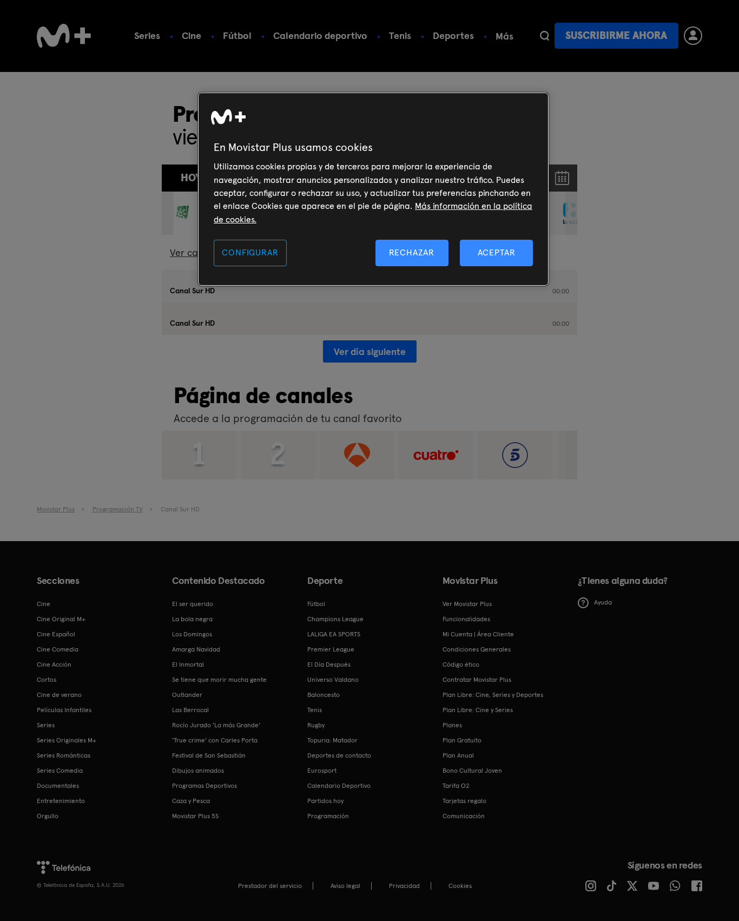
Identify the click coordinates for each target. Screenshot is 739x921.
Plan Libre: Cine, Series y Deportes (493, 695)
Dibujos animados (198, 770)
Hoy (191, 178)
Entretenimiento (61, 801)
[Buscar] (544, 36)
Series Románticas (63, 755)
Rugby (316, 725)
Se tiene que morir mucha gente (219, 679)
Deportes (453, 35)
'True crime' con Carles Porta (215, 740)
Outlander (187, 695)
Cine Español (56, 634)
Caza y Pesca (191, 801)
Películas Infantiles (64, 710)
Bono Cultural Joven (472, 770)
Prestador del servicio (270, 886)
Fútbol (237, 35)
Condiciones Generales (477, 649)
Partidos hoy (325, 801)
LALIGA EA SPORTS (333, 634)
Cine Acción (54, 664)
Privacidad (404, 886)
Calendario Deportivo (339, 786)
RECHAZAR (411, 252)
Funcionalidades (466, 619)
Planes (452, 725)
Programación (328, 816)
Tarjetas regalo (464, 801)
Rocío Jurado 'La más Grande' (216, 725)
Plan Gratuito (462, 740)
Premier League (330, 649)
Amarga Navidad (196, 649)
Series (147, 35)
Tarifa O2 (456, 786)
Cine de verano (59, 695)
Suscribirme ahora (616, 35)
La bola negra (192, 619)
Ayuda (603, 602)
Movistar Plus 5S (195, 816)
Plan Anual (458, 755)
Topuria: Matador (332, 740)
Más (504, 36)
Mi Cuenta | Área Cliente (478, 634)
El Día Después (329, 664)
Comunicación (464, 816)
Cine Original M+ (61, 619)
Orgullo (47, 816)
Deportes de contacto (339, 755)
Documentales (58, 786)
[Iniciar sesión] (693, 36)
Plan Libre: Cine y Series (478, 710)
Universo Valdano (333, 679)
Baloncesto (323, 695)
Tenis (400, 35)
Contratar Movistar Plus (477, 679)
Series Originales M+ (66, 740)
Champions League (335, 619)
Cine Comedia (57, 649)
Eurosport (321, 770)
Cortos (46, 679)
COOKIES (460, 886)
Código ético (461, 664)
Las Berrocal (190, 710)
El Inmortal (188, 664)
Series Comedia (60, 770)
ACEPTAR (497, 252)
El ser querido (192, 604)
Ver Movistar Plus (467, 604)
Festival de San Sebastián (209, 755)
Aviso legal (345, 886)
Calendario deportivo (320, 35)
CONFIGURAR (250, 252)
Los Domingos (192, 634)
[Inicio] (64, 36)
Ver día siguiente (370, 351)
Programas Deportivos (204, 786)
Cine (191, 35)
